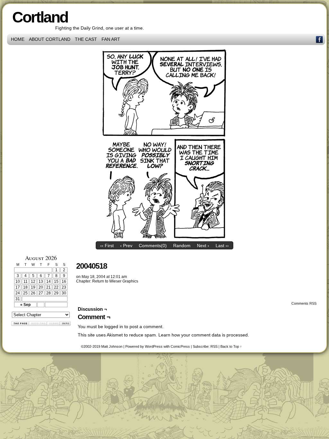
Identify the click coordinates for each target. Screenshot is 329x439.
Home (17, 39)
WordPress (154, 346)
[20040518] (164, 236)
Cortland (40, 17)
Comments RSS (303, 303)
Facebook (320, 39)
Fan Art (111, 39)
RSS (214, 346)
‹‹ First (107, 245)
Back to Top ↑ (231, 346)
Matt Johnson (111, 346)
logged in (113, 326)
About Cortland (49, 39)
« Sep (25, 304)
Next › (203, 245)
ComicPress (180, 346)
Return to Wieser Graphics (115, 281)
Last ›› (222, 245)
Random (182, 245)
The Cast (86, 39)
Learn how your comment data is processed (203, 334)
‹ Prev (126, 245)
